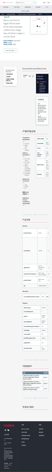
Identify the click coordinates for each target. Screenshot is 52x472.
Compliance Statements (26, 138)
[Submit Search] (34, 2)
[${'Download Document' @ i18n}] (33, 76)
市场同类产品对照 (25, 435)
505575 (45, 377)
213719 (45, 388)
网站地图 (6, 463)
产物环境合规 (9, 74)
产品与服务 (5, 7)
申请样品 (23, 445)
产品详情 (8, 76)
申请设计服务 (9, 83)
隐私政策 (41, 432)
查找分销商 (24, 432)
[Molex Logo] (8, 2)
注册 (44, 2)
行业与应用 (16, 7)
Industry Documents (25, 154)
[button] (44, 22)
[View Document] (29, 76)
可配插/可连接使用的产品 (10, 79)
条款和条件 (41, 435)
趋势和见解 (27, 7)
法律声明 (41, 429)
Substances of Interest (25, 180)
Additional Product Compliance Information (26, 200)
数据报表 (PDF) (25, 76)
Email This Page (10, 50)
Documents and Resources (10, 71)
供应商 (23, 442)
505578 (45, 383)
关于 (47, 7)
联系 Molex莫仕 (25, 429)
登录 (49, 2)
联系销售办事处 (25, 439)
